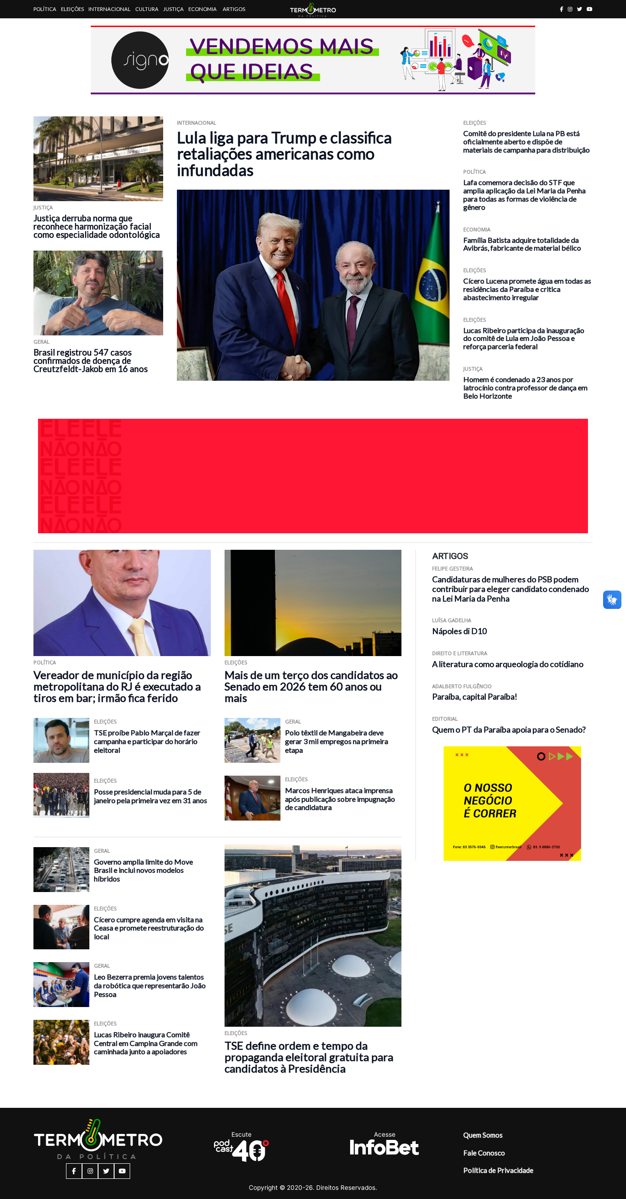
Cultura (147, 9)
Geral (41, 341)
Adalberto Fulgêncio (462, 686)
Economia (202, 9)
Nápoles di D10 (459, 631)
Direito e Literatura (459, 653)
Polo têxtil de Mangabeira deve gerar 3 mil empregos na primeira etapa (336, 741)
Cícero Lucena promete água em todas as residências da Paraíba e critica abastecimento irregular (527, 288)
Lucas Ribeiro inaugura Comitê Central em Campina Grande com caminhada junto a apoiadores (146, 1043)
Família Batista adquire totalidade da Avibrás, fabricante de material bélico (522, 243)
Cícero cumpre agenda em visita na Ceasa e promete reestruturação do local (149, 928)
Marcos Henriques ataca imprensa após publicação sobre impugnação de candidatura (340, 798)
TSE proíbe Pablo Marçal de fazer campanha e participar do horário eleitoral (147, 741)
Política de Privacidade (498, 1170)
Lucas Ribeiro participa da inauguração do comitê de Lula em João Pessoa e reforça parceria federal (523, 338)
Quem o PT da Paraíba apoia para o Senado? (509, 729)
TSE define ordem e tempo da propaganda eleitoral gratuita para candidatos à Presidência (309, 1057)
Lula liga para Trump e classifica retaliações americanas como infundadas (284, 153)
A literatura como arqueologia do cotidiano (507, 664)
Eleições (72, 9)
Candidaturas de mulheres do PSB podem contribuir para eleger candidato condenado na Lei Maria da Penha (510, 589)
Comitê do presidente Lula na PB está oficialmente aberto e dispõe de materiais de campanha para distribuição (526, 141)
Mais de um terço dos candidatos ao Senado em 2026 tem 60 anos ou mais (311, 686)
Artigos (234, 9)
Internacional (109, 9)
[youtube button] (590, 9)
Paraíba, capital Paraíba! (474, 696)
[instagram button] (570, 9)
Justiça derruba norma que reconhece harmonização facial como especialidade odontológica (96, 226)
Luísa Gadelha (451, 620)
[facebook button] (561, 9)
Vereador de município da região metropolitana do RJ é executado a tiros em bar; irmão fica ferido (117, 686)
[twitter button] (579, 9)
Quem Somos (483, 1135)
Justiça (173, 9)
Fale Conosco (484, 1153)
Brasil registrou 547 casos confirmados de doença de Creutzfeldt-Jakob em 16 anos (90, 360)
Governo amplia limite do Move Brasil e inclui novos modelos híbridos (143, 870)
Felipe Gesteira (452, 568)
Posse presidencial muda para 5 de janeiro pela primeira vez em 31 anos (150, 796)
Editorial (445, 718)
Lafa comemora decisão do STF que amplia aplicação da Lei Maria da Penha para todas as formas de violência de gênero (524, 194)
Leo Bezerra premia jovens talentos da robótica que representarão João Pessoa (150, 985)
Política (44, 9)
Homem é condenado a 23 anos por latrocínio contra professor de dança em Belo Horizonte (525, 387)
